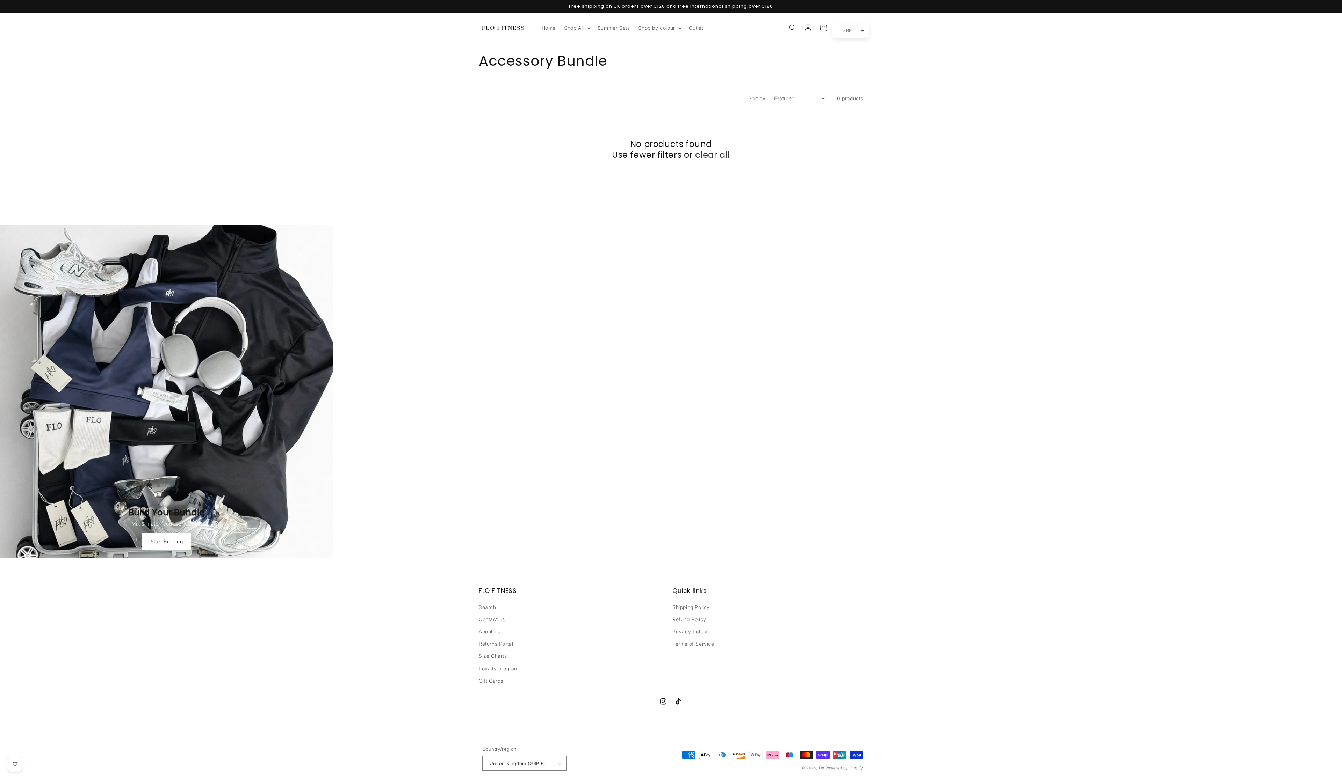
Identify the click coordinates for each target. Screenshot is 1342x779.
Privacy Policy (689, 631)
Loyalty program (499, 668)
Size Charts (493, 656)
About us (489, 631)
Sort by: (757, 98)
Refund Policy (689, 619)
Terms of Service (693, 644)
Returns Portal (496, 644)
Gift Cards (491, 681)
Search (487, 607)
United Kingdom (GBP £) (518, 763)
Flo (821, 768)
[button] (576, 28)
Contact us (492, 619)
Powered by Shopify (844, 768)
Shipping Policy (691, 607)
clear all (712, 154)
